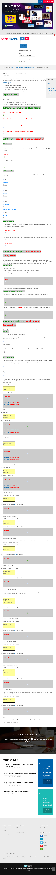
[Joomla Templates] (9, 39)
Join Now (28, 746)
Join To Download (48, 1)
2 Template (49, 86)
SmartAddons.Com (11, 871)
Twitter (44, 842)
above (15, 504)
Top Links (24, 45)
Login (40, 1)
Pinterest (45, 845)
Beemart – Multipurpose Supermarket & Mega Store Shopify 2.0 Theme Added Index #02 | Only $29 (20, 774)
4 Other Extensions (51, 90)
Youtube (45, 849)
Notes (48, 83)
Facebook (45, 835)
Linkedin (45, 839)
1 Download (49, 85)
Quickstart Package (7, 82)
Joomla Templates (18, 67)
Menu (23, 42)
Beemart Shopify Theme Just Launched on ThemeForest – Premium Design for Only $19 (18, 783)
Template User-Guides (29, 67)
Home (12, 67)
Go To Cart (21, 63)
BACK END (6, 402)
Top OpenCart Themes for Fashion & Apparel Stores (17, 791)
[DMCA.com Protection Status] (28, 866)
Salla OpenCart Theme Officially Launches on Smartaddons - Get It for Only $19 (19, 765)
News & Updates (7, 767)
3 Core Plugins (50, 88)
